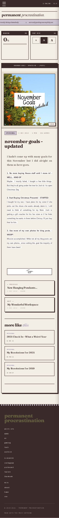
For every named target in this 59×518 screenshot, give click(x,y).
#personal (10, 133)
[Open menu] (4, 4)
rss (6, 496)
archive (8, 452)
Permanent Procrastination (24, 418)
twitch (7, 472)
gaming (7, 443)
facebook (8, 476)
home (6, 492)
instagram (9, 463)
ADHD (6, 434)
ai (5, 438)
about (7, 487)
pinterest (9, 467)
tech (6, 447)
